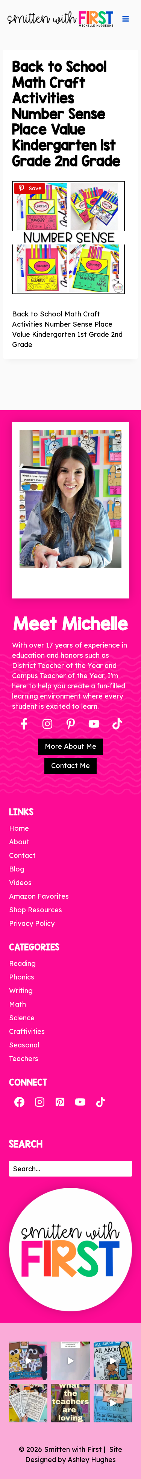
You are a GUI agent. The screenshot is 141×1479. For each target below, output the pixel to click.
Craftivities (27, 1031)
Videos (20, 882)
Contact (22, 855)
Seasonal (24, 1045)
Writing (21, 990)
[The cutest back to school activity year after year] (28, 1361)
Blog (16, 869)
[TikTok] (100, 1102)
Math (17, 1004)
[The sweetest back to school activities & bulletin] (113, 1403)
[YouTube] (94, 723)
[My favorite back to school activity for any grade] (70, 1361)
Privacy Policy (32, 923)
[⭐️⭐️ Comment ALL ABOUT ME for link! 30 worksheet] (113, 1361)
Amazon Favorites (39, 896)
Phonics (21, 977)
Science (22, 1017)
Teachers (23, 1058)
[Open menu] (125, 18)
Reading (22, 963)
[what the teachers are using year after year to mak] (70, 1403)
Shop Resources (35, 909)
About (19, 841)
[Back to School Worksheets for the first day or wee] (28, 1403)
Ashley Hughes (92, 1459)
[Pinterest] (70, 723)
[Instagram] (47, 723)
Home (19, 828)
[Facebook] (24, 723)
